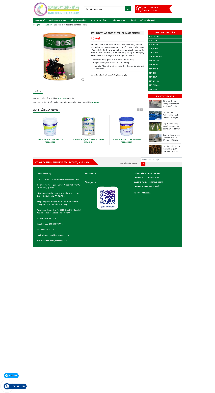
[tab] (38, 91)
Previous (138, 110)
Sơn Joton (153, 69)
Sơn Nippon (154, 81)
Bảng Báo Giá (119, 20)
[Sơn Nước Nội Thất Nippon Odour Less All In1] (88, 126)
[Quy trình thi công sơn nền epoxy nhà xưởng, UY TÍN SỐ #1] (155, 126)
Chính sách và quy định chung (147, 178)
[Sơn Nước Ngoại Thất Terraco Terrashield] (127, 126)
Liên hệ (133, 20)
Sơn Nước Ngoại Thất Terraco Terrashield (127, 141)
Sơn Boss (95, 102)
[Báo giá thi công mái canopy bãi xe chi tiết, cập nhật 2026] (155, 138)
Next (141, 110)
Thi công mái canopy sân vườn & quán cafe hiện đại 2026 (171, 149)
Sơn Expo (153, 41)
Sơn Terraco (154, 85)
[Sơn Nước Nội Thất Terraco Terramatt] (50, 126)
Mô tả (38, 91)
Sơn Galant (154, 61)
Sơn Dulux (153, 44)
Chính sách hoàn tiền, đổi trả (146, 187)
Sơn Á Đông (154, 53)
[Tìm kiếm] (128, 8)
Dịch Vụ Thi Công (99, 20)
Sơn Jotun (153, 49)
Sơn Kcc (152, 73)
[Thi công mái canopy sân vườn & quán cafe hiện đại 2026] (155, 149)
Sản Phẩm (48, 24)
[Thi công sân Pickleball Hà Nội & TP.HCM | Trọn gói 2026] (155, 115)
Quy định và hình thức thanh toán (148, 182)
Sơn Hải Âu (153, 65)
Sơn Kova (153, 77)
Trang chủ (40, 20)
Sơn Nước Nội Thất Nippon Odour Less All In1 (88, 141)
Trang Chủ (37, 24)
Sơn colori (154, 36)
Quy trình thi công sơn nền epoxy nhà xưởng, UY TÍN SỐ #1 (171, 126)
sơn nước (62, 98)
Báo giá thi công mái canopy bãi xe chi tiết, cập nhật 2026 (171, 137)
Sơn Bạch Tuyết (155, 57)
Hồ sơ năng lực (148, 20)
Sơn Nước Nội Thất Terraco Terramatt (50, 141)
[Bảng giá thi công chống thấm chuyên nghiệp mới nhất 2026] (155, 104)
